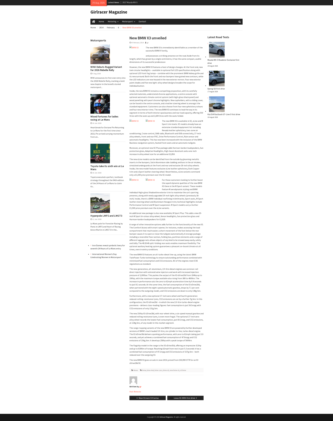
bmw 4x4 (150, 370)
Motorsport (127, 21)
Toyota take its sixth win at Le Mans (107, 168)
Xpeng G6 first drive (216, 88)
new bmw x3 (174, 370)
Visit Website (135, 391)
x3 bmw (183, 370)
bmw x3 (166, 370)
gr (148, 42)
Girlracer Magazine (108, 12)
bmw (144, 370)
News (136, 370)
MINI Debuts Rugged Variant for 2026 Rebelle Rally (106, 68)
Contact (142, 21)
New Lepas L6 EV (129, 3)
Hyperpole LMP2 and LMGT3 (106, 215)
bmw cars (158, 370)
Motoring (112, 21)
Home (101, 21)
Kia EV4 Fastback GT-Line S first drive (223, 114)
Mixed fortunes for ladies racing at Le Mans (104, 118)
